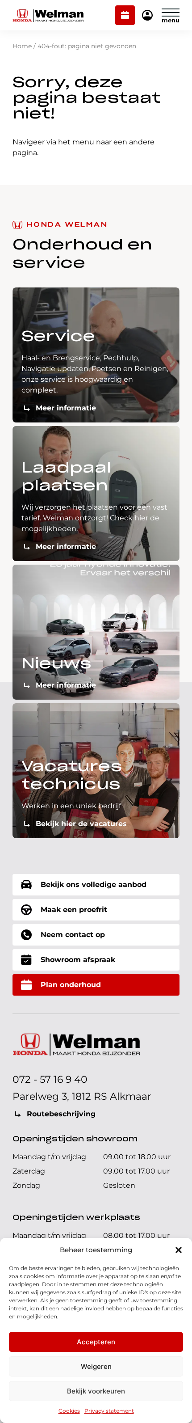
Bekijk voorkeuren (96, 1391)
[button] (178, 1250)
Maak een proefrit (74, 909)
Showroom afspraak (78, 959)
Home (22, 46)
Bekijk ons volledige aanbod (93, 884)
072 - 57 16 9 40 (50, 1079)
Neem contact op (73, 934)
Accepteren (96, 1342)
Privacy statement (109, 1410)
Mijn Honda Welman (147, 16)
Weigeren (96, 1366)
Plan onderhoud (125, 16)
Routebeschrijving (61, 1114)
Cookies (69, 1410)
